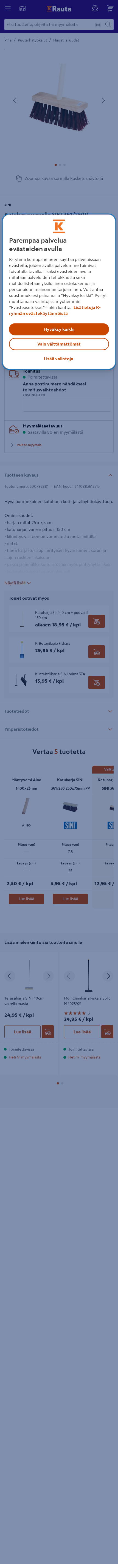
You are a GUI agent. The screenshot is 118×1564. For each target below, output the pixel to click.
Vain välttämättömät (59, 344)
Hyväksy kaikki (59, 329)
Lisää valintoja (58, 359)
